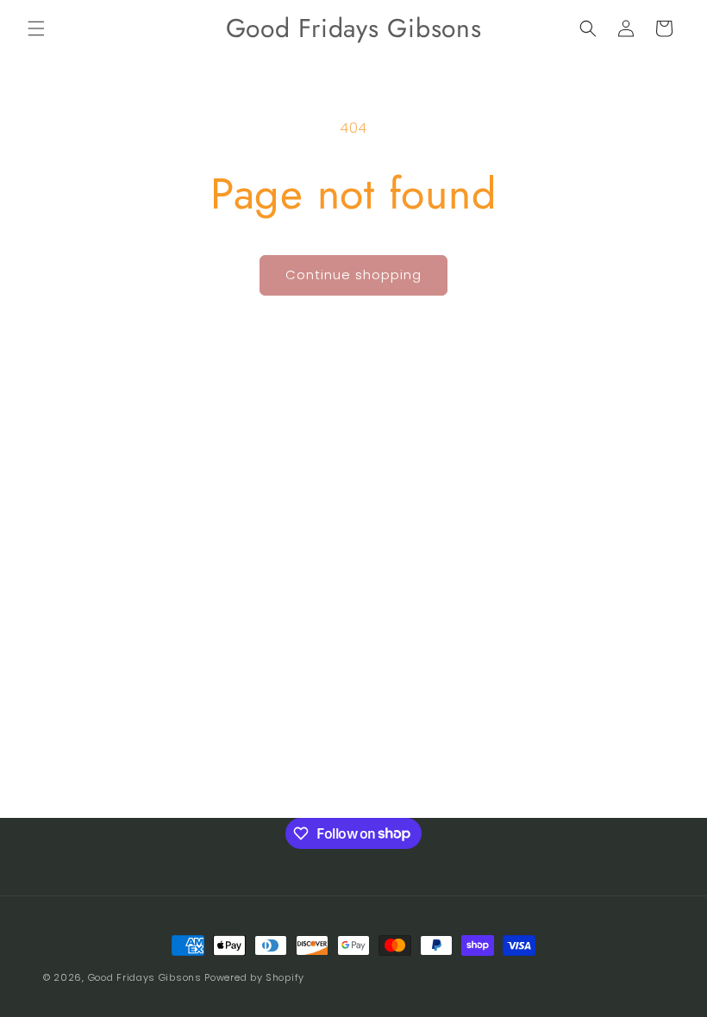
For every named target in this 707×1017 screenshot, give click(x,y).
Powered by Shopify (254, 977)
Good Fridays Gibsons (145, 977)
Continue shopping (353, 274)
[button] (36, 28)
